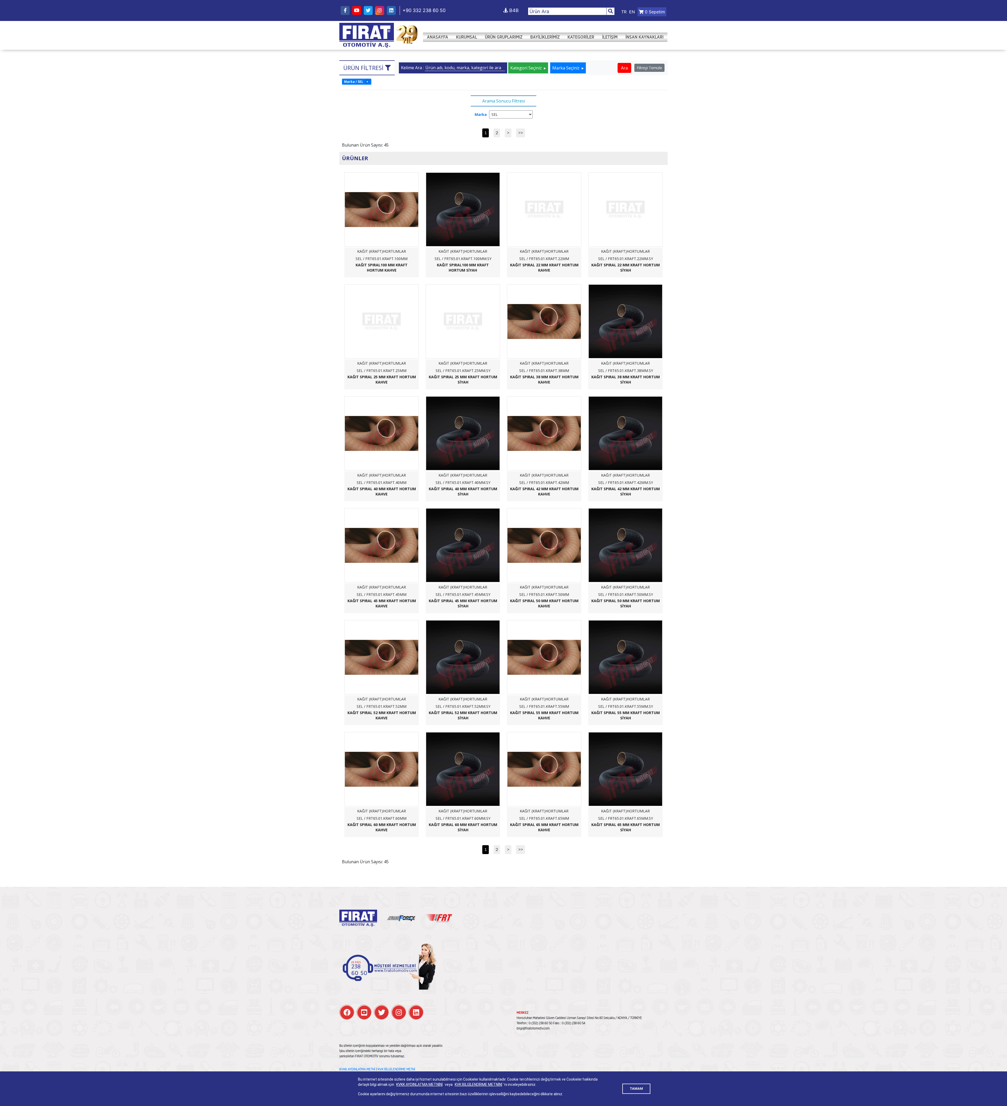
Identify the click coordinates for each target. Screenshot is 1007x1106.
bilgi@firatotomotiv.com (533, 1028)
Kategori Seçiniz (526, 68)
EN (632, 11)
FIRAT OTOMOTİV (366, 35)
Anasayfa (437, 37)
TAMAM (636, 1089)
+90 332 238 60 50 (424, 10)
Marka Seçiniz (566, 68)
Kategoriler (580, 37)
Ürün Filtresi (364, 68)
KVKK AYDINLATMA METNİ (357, 1069)
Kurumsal (466, 37)
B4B (513, 10)
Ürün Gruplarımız (503, 37)
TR (623, 11)
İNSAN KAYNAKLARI (644, 37)
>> (520, 133)
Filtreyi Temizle (649, 67)
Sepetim (655, 11)
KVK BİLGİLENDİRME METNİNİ (478, 1084)
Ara (624, 68)
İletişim (610, 37)
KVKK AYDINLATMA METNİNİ (419, 1084)
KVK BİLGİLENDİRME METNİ (396, 1069)
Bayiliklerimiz (545, 37)
